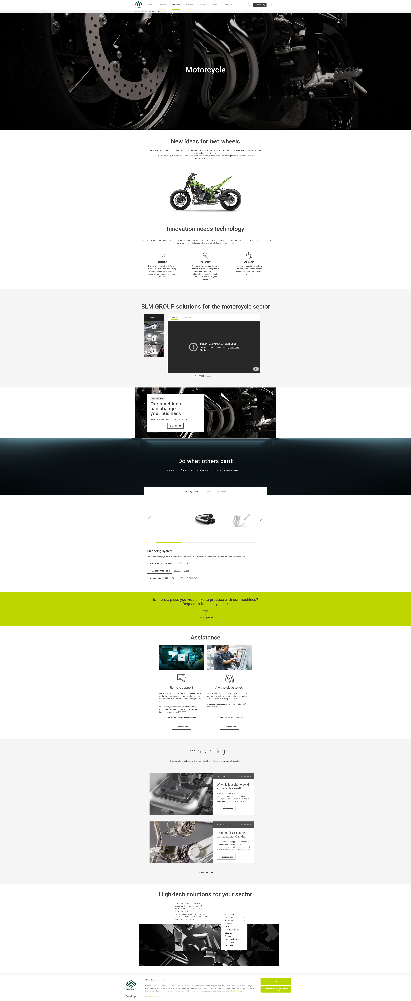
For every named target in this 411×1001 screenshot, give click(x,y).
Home (137, 11)
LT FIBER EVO (192, 578)
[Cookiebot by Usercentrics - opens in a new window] (131, 996)
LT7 (166, 578)
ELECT (179, 563)
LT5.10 (174, 578)
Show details (150, 997)
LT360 (186, 571)
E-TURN (188, 563)
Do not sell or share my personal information (276, 989)
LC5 (181, 578)
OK (276, 981)
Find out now (182, 727)
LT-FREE (177, 571)
